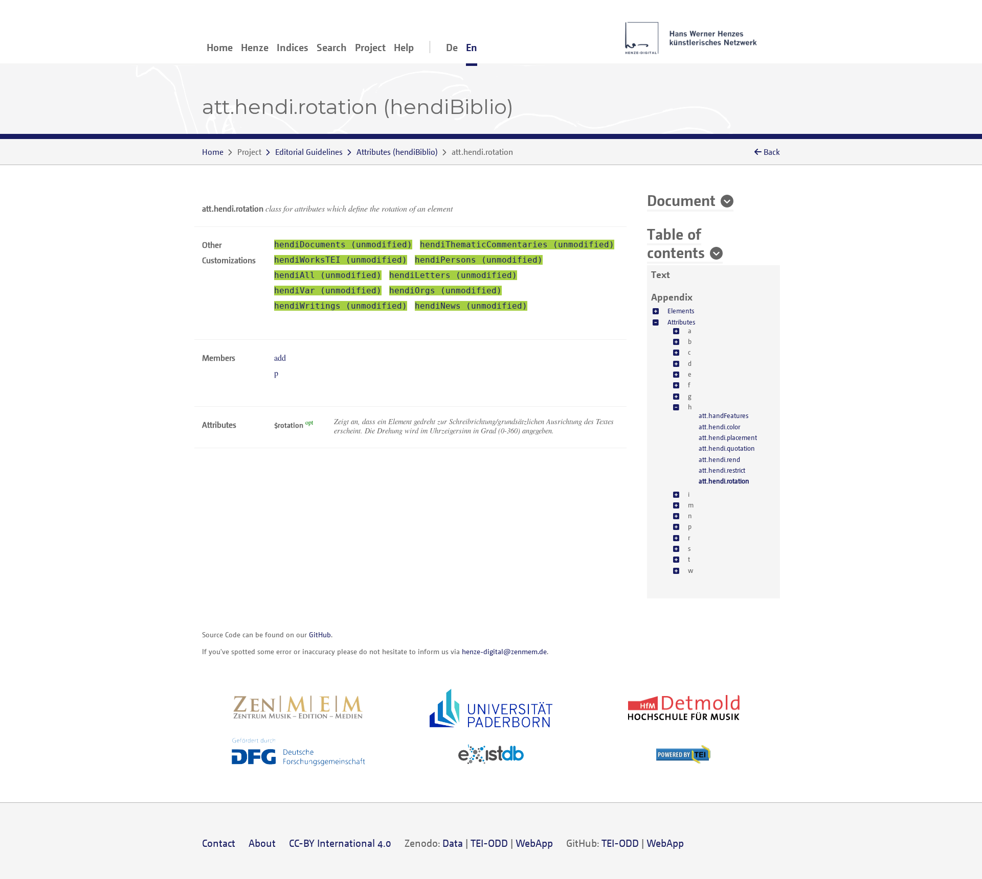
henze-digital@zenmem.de (504, 651)
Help (404, 47)
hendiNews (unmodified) (471, 306)
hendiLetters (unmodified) (453, 275)
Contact (218, 843)
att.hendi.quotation (727, 448)
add (280, 357)
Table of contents (676, 243)
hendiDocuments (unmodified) (343, 244)
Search (332, 47)
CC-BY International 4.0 (340, 843)
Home (220, 47)
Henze (255, 47)
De (452, 47)
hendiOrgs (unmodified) (445, 290)
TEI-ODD (489, 843)
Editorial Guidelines (309, 152)
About (262, 843)
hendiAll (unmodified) (328, 275)
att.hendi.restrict (722, 470)
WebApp (534, 843)
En (471, 47)
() (397, 152)
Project (370, 47)
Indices (292, 47)
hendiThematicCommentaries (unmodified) (517, 244)
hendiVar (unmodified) (328, 290)
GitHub (320, 634)
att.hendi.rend (719, 459)
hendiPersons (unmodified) (479, 260)
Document (681, 200)
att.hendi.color (719, 427)
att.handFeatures (723, 415)
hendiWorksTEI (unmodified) (340, 260)
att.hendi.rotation (724, 481)
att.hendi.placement (728, 437)
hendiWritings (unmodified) (340, 306)
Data (452, 843)
